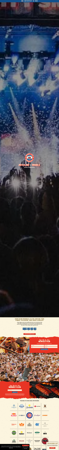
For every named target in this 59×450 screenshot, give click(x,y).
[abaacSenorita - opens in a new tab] (29, 424)
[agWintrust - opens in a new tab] (29, 433)
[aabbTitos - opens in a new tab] (45, 406)
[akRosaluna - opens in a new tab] (22, 441)
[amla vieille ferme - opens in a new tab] (29, 441)
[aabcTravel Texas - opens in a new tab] (22, 415)
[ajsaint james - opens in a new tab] (14, 441)
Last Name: (46, 345)
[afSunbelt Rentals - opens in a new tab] (22, 433)
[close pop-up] (57, 442)
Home (22, 1)
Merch (36, 1)
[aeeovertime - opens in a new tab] (14, 433)
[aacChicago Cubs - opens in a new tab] (29, 415)
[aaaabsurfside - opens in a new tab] (29, 406)
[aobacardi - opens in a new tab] (45, 441)
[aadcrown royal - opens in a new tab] (37, 415)
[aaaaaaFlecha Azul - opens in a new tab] (14, 406)
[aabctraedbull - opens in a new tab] (14, 415)
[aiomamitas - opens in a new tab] (45, 433)
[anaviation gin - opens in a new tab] (37, 441)
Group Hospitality (28, 1)
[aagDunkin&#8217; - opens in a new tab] (45, 415)
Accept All (25, 445)
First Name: (32, 345)
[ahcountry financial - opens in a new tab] (37, 433)
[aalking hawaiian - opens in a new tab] (22, 424)
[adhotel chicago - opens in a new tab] (45, 424)
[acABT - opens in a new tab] (37, 424)
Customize (25, 448)
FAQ (33, 1)
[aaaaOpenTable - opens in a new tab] (37, 406)
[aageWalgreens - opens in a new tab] (14, 424)
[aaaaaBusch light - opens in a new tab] (22, 406)
